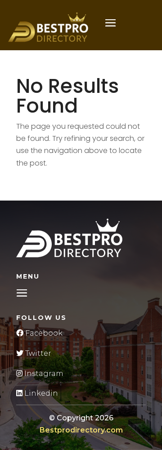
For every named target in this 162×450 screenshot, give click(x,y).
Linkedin (40, 393)
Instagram (42, 373)
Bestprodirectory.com (81, 430)
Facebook (43, 333)
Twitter (37, 353)
